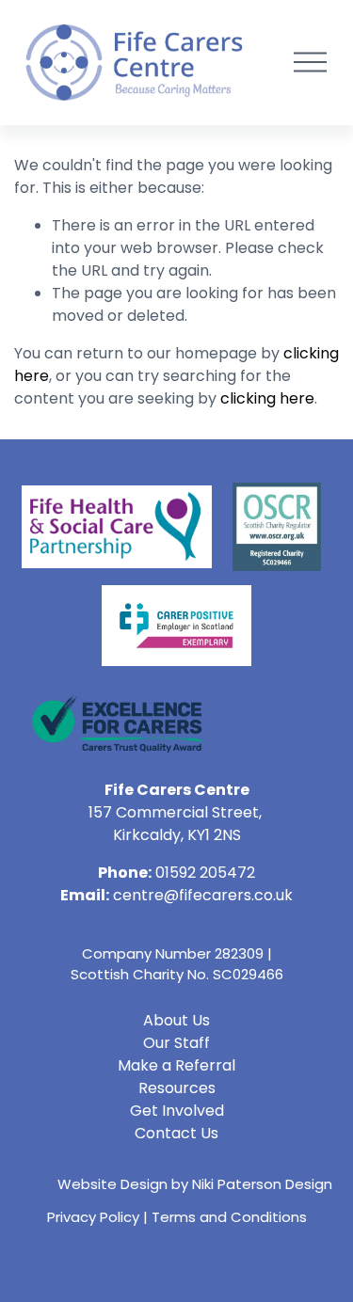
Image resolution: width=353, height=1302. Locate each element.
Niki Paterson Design (262, 1184)
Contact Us (176, 1133)
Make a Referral (176, 1065)
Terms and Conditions (229, 1217)
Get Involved (177, 1110)
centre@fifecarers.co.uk (203, 895)
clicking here (267, 398)
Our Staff (176, 1043)
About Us (176, 1020)
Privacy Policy (93, 1217)
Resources (177, 1088)
